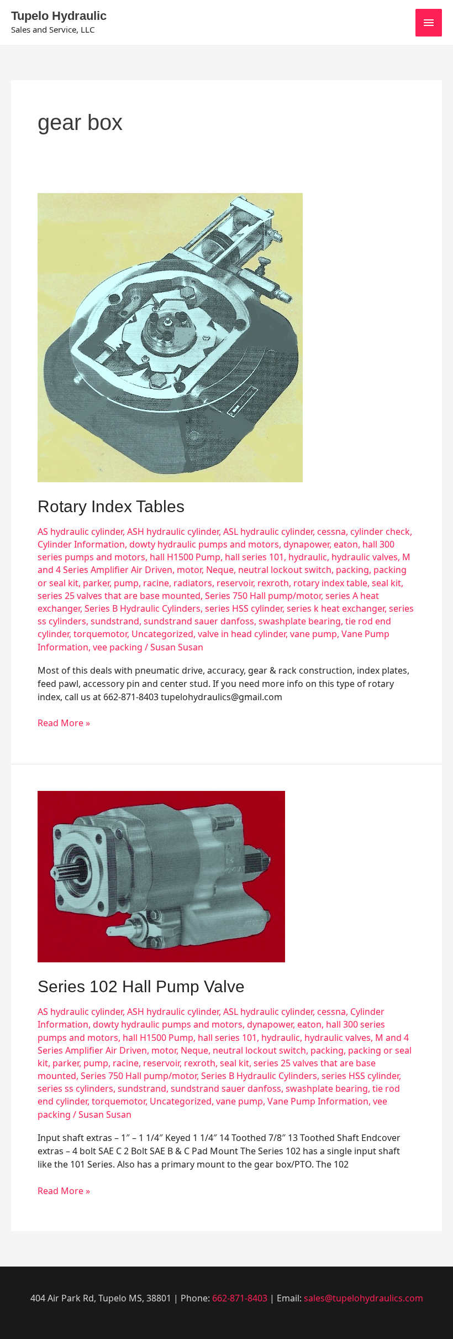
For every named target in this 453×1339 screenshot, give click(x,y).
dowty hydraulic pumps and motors (204, 544)
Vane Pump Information (317, 1101)
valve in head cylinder (242, 634)
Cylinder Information (81, 544)
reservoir (235, 583)
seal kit (386, 583)
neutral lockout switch (284, 570)
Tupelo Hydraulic (59, 16)
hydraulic (307, 557)
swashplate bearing (300, 621)
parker (96, 583)
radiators (192, 583)
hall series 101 (254, 557)
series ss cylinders (75, 1088)
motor (189, 570)
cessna (331, 531)
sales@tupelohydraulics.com (363, 1298)
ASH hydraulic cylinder (173, 531)
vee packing (118, 647)
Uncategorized (162, 634)
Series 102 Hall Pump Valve (141, 986)
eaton (346, 544)
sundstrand (115, 621)
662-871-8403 (239, 1298)
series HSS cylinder (243, 608)
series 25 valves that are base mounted (119, 596)
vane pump (313, 634)
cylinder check (380, 531)
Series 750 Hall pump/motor (263, 596)
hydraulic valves (364, 557)
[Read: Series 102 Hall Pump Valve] (161, 875)
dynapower (306, 544)
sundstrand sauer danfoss (199, 621)
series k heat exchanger (335, 608)
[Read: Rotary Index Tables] (170, 337)
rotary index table (330, 583)
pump (126, 583)
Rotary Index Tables (111, 506)
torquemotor (100, 634)
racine (156, 583)
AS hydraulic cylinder (80, 531)
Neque (220, 570)
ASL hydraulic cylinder (268, 531)
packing (352, 570)
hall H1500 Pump (185, 557)
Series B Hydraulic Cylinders (143, 608)
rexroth (273, 583)
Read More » (64, 723)
